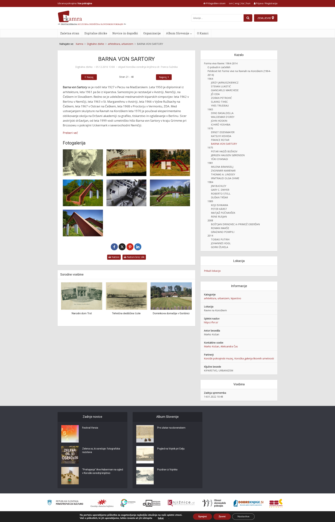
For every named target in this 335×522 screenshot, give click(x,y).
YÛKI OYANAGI (219, 159)
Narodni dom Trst (82, 313)
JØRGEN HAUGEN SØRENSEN (228, 155)
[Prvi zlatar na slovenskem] (145, 434)
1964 (210, 78)
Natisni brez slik (135, 257)
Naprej (163, 77)
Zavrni (222, 516)
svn (231, 3)
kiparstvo (236, 298)
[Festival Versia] (70, 434)
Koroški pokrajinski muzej (218, 358)
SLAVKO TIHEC (219, 101)
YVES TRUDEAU (220, 105)
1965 (210, 109)
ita (242, 3)
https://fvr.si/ (211, 322)
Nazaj (90, 77)
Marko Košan (211, 346)
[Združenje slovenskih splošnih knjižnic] (181, 503)
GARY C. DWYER (220, 189)
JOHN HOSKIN (219, 120)
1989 (210, 201)
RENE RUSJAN (219, 216)
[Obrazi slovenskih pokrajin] (214, 503)
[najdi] (248, 18)
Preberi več (70, 133)
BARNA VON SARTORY (224, 143)
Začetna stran (69, 33)
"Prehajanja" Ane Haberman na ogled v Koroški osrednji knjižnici (102, 471)
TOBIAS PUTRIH (220, 239)
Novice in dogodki (125, 33)
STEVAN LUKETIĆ (221, 86)
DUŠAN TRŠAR (219, 197)
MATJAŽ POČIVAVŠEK (223, 212)
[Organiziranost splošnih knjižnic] (102, 503)
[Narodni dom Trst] (81, 296)
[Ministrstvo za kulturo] (65, 503)
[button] (183, 303)
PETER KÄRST (219, 209)
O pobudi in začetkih (218, 67)
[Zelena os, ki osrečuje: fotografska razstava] (70, 454)
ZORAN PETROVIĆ (221, 98)
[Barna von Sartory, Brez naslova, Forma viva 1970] (126, 162)
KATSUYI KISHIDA (221, 136)
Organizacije (152, 33)
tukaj (161, 518)
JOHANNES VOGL (221, 243)
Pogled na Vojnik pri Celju (171, 448)
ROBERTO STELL (220, 193)
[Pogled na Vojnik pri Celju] (145, 454)
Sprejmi (202, 516)
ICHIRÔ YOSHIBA (220, 124)
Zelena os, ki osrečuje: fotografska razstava (101, 450)
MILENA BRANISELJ (222, 166)
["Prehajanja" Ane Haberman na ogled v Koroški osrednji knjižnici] (70, 475)
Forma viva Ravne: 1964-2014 (220, 63)
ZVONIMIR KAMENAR (223, 170)
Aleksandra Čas (229, 346)
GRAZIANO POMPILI (222, 232)
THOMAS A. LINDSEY (223, 174)
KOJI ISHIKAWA (219, 205)
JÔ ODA (215, 94)
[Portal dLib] (151, 503)
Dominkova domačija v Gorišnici (171, 313)
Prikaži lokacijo (212, 270)
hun (248, 3)
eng (237, 3)
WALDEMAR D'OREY (222, 117)
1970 (210, 128)
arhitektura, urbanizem (216, 298)
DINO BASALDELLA (222, 113)
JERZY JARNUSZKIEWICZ (225, 82)
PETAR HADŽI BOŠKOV (224, 151)
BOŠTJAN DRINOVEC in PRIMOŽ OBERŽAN (235, 224)
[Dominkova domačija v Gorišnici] (171, 296)
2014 (210, 235)
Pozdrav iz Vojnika (167, 469)
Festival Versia (90, 427)
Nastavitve (243, 516)
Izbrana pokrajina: (75, 3)
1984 (210, 182)
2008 (210, 220)
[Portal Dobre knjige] (248, 503)
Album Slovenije (177, 33)
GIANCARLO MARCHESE (225, 90)
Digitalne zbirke (95, 33)
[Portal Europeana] (128, 503)
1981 (210, 163)
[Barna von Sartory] (83, 162)
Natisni (115, 257)
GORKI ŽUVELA (219, 247)
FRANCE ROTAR (220, 140)
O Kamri (203, 33)
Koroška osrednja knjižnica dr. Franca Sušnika (152, 66)
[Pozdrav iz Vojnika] (145, 475)
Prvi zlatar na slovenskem (171, 427)
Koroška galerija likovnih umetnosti (254, 358)
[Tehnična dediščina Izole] (126, 296)
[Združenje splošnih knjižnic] (275, 503)
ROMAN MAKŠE (220, 228)
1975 (210, 147)
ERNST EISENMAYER (222, 132)
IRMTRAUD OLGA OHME (225, 178)
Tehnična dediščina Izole (126, 313)
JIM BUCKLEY (218, 186)
